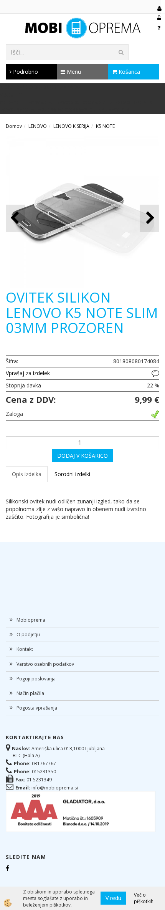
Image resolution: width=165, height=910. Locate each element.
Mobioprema (30, 620)
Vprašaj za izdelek (28, 373)
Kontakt (24, 649)
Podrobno (25, 71)
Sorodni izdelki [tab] (72, 474)
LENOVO (37, 126)
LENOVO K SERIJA (71, 126)
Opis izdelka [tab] (26, 474)
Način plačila (30, 693)
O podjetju (28, 634)
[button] (149, 218)
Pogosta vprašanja (36, 708)
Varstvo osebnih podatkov (45, 664)
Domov (14, 126)
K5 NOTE (105, 126)
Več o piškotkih (143, 898)
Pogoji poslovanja (36, 678)
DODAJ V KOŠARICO (82, 455)
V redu (113, 898)
